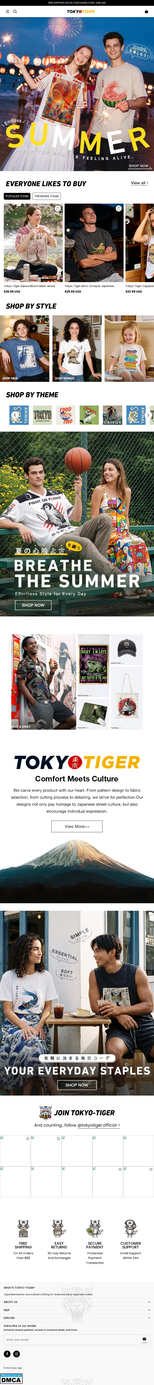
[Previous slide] (15, 415)
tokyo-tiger (16, 1368)
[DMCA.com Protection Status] (11, 1383)
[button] (7, 11)
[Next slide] (148, 415)
